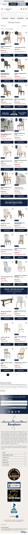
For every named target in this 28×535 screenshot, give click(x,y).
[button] (2, 9)
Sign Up (14, 407)
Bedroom (13, 18)
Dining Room (20, 18)
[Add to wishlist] (12, 33)
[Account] (24, 9)
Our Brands (3, 524)
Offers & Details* (19, 521)
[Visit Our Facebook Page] (9, 411)
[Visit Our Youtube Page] (12, 411)
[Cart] (26, 9)
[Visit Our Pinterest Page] (19, 411)
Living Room (5, 18)
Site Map (13, 521)
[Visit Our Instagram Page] (16, 411)
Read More (2, 390)
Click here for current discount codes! (14, 1)
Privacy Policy (8, 521)
